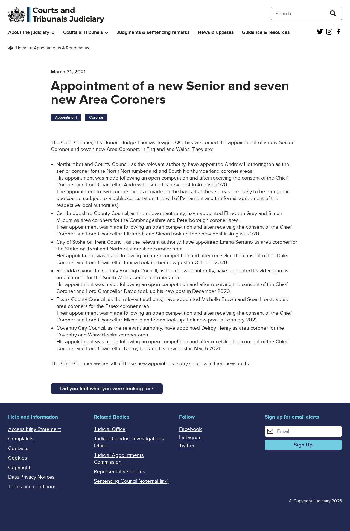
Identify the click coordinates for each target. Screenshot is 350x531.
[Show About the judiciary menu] (53, 33)
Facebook (190, 429)
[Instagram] (329, 32)
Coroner (96, 117)
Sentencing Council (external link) (131, 481)
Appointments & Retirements (61, 48)
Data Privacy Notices (31, 477)
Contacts (18, 448)
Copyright (19, 467)
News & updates (216, 32)
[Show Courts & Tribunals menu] (107, 33)
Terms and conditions (32, 487)
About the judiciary (28, 32)
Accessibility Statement (34, 429)
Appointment (66, 117)
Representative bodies (119, 472)
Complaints (21, 439)
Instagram (190, 437)
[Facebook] (338, 32)
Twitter (187, 446)
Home (21, 48)
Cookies (17, 458)
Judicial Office (110, 429)
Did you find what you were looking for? (106, 389)
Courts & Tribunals (83, 32)
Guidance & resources (266, 32)
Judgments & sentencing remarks (153, 32)
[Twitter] (320, 32)
